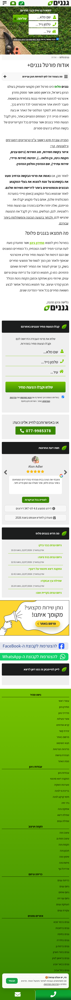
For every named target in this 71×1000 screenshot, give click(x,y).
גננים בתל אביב (61, 970)
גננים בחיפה (63, 934)
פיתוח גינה (64, 862)
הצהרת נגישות (62, 755)
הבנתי (12, 980)
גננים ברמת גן (62, 946)
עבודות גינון (63, 772)
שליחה (22, 18)
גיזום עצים (64, 886)
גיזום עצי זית (63, 898)
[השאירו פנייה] (13, 3)
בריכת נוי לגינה (62, 790)
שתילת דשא (63, 815)
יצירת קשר (64, 731)
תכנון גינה (64, 850)
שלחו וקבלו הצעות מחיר (35, 387)
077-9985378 (38, 430)
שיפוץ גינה (64, 856)
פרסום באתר (63, 737)
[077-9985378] (21, 3)
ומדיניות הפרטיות (21, 39)
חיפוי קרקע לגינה (61, 796)
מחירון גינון (37, 243)
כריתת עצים (63, 880)
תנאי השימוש (34, 39)
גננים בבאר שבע (61, 964)
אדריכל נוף (63, 868)
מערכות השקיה (61, 784)
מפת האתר (63, 761)
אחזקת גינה (63, 809)
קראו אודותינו (62, 725)
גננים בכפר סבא (61, 922)
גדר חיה (65, 803)
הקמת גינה (64, 844)
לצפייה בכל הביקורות (35, 499)
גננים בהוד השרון (61, 952)
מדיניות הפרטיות (61, 749)
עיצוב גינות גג (62, 838)
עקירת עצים (63, 910)
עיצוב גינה (64, 832)
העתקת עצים (62, 904)
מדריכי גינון (63, 713)
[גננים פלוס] (58, 3)
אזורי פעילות (63, 718)
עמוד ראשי (64, 701)
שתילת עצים (63, 821)
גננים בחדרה (63, 940)
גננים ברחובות (62, 928)
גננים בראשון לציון (60, 958)
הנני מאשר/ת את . (34, 39)
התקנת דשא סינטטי (59, 778)
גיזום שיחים (64, 892)
